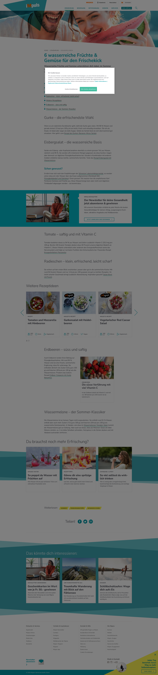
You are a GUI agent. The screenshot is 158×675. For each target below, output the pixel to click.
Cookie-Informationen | (101, 81)
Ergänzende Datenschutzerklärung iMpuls (59, 83)
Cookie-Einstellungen (71, 89)
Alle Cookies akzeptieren (88, 89)
